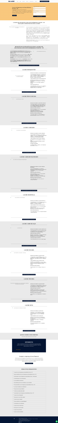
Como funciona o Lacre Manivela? (19, 403)
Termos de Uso (29, 420)
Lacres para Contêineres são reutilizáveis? (20, 386)
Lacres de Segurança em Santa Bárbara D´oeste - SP (21, 8)
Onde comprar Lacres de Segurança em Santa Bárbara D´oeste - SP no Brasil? (25, 376)
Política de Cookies (25, 420)
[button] (11, 345)
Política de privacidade (21, 420)
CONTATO (36, 1)
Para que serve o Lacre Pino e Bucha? (19, 397)
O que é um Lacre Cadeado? (18, 399)
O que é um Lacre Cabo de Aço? (18, 405)
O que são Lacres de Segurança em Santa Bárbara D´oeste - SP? (23, 372)
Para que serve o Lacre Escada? (18, 407)
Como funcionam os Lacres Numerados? (20, 378)
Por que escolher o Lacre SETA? (36, 310)
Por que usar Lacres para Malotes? (19, 388)
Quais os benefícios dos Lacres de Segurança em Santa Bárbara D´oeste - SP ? (25, 374)
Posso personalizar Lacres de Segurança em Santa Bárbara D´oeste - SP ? (24, 384)
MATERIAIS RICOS (31, 1)
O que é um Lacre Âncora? (18, 409)
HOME (17, 1)
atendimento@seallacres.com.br (25, 419)
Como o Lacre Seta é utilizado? (18, 411)
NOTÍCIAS (27, 1)
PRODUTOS (23, 1)
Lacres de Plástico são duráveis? (18, 380)
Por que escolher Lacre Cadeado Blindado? (20, 401)
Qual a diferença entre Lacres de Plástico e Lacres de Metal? (23, 382)
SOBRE (20, 1)
